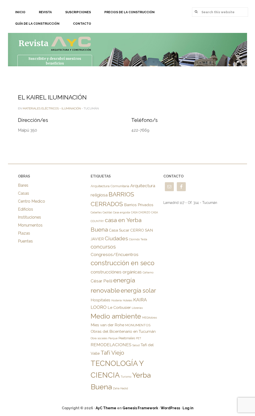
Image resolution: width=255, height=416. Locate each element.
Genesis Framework (140, 408)
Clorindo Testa (138, 239)
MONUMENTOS (137, 325)
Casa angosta (121, 212)
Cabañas (96, 212)
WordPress (170, 408)
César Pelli (101, 280)
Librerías (137, 307)
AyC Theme (106, 408)
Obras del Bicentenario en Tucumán (123, 331)
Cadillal (107, 212)
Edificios (25, 209)
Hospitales (100, 300)
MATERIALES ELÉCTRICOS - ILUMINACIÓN (52, 108)
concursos (103, 247)
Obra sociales (99, 338)
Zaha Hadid (120, 388)
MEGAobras (149, 317)
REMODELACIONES (111, 344)
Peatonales (127, 338)
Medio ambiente (116, 316)
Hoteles (127, 300)
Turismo (126, 376)
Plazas (24, 233)
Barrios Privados (138, 204)
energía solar (138, 290)
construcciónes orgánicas (116, 271)
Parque (113, 338)
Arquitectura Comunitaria (110, 186)
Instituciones (29, 217)
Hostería (116, 300)
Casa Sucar (119, 230)
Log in (188, 408)
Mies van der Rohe (107, 325)
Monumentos (30, 225)
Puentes (25, 241)
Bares (23, 185)
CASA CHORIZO (140, 212)
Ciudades (116, 238)
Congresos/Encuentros (114, 254)
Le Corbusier (119, 307)
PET (138, 338)
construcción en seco (122, 263)
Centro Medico (31, 201)
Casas (23, 193)
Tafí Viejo (112, 352)
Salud (136, 345)
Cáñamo (148, 272)
